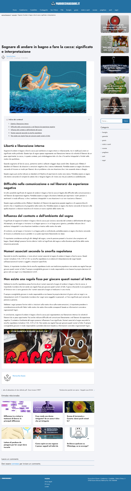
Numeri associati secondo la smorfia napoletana (26, 133)
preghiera (103, 10)
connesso (15, 463)
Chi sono (47, 484)
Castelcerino (23, 10)
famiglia (68, 10)
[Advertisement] (48, 30)
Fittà (62, 10)
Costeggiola (44, 10)
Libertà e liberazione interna (19, 124)
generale (105, 136)
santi (110, 10)
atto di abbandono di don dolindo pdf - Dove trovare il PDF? (22, 390)
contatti (47, 487)
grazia (76, 10)
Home (15, 10)
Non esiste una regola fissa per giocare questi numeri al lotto (30, 136)
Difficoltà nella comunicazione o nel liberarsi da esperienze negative (33, 127)
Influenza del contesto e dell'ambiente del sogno (26, 130)
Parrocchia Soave (11, 56)
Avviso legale (48, 482)
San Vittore (54, 10)
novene (95, 10)
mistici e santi (85, 10)
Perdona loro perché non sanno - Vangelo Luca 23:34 (76, 390)
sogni (116, 10)
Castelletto (33, 10)
